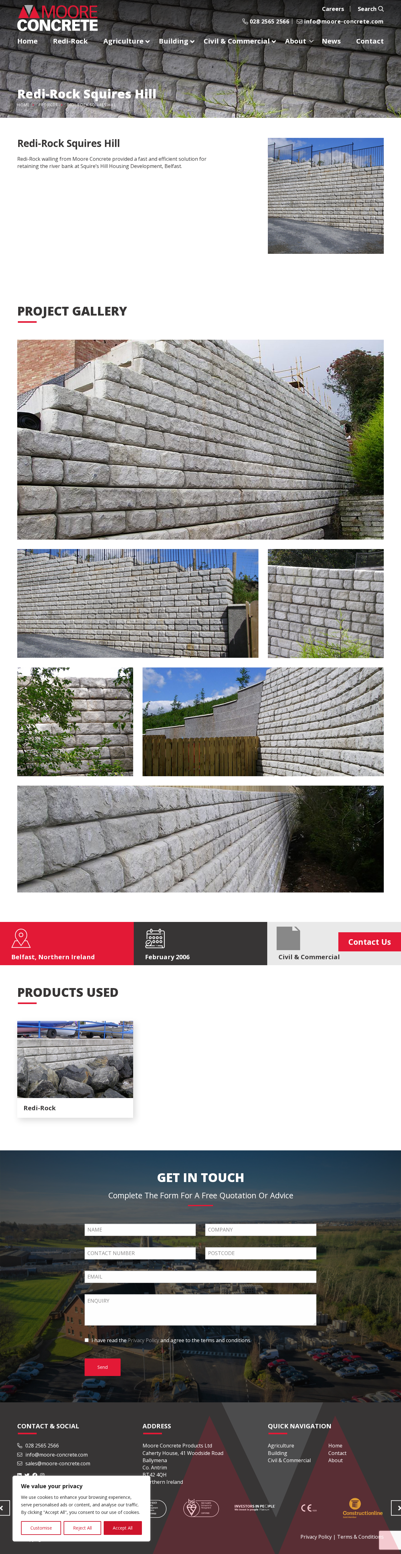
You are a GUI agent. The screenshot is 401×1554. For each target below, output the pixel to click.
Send (102, 1367)
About (335, 1460)
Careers (333, 9)
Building (277, 1453)
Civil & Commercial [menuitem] (237, 40)
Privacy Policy (143, 1340)
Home (23, 104)
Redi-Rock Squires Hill (91, 104)
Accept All (123, 1528)
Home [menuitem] (27, 40)
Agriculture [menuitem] (123, 40)
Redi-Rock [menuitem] (70, 40)
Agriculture (281, 1445)
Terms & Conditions (360, 1536)
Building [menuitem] (173, 40)
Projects (48, 104)
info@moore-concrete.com (343, 21)
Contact (337, 1453)
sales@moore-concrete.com (57, 1463)
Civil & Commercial (289, 1460)
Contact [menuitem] (370, 40)
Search (368, 9)
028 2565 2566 (268, 21)
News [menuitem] (331, 40)
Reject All (82, 1528)
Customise (41, 1528)
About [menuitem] (295, 40)
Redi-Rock (28, 158)
